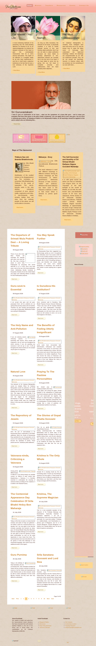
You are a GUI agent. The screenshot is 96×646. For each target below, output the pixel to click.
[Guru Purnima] (30, 563)
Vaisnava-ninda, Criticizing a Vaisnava (20, 459)
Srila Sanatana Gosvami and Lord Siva (47, 558)
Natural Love (18, 371)
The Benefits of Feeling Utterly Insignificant (46, 329)
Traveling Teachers (70, 625)
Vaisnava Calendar (45, 627)
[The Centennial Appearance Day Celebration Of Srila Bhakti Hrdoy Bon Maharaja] (23, 517)
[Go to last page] (52, 598)
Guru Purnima (19, 554)
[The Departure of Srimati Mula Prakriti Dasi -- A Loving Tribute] (30, 258)
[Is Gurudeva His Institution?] (49, 298)
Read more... (20, 207)
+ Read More (16, 70)
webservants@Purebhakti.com (73, 627)
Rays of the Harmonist (45, 625)
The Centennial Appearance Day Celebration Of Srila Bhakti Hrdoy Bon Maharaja (22, 501)
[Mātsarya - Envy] (45, 161)
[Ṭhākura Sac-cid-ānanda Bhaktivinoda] (19, 167)
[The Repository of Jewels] (23, 428)
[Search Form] (92, 5)
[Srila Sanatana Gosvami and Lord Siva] (54, 570)
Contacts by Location (70, 624)
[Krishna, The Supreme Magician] (49, 507)
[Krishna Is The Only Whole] (49, 468)
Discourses (43, 624)
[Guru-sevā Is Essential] (23, 298)
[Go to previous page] (17, 598)
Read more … (15, 279)
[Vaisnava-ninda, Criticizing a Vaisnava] (27, 471)
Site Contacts (68, 622)
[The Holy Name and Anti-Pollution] (31, 337)
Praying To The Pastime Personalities (45, 375)
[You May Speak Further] (49, 248)
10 (44, 598)
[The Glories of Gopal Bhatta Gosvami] (55, 427)
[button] (90, 411)
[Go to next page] (48, 598)
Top (67, 642)
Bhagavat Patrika (44, 622)
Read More (84, 423)
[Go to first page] (13, 598)
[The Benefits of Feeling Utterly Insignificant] (49, 341)
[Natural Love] (23, 381)
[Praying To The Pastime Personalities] (57, 387)
